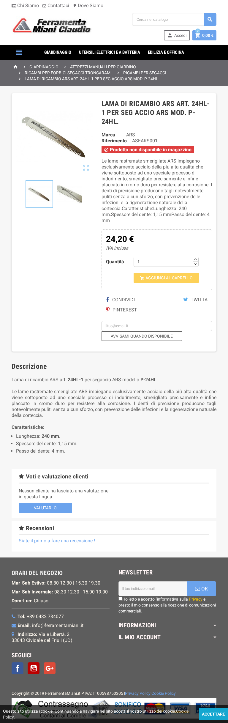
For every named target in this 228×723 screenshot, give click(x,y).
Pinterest (124, 310)
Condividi (123, 300)
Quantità (115, 261)
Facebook (17, 668)
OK (204, 589)
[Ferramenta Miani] (53, 26)
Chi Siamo (27, 5)
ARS (130, 135)
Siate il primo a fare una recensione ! (57, 541)
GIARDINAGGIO (57, 52)
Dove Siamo (88, 5)
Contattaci (57, 5)
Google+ (50, 668)
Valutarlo (45, 507)
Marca (108, 135)
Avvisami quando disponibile (142, 336)
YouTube (33, 668)
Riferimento (114, 141)
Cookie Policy (163, 693)
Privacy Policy (138, 693)
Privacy (195, 599)
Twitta (198, 300)
